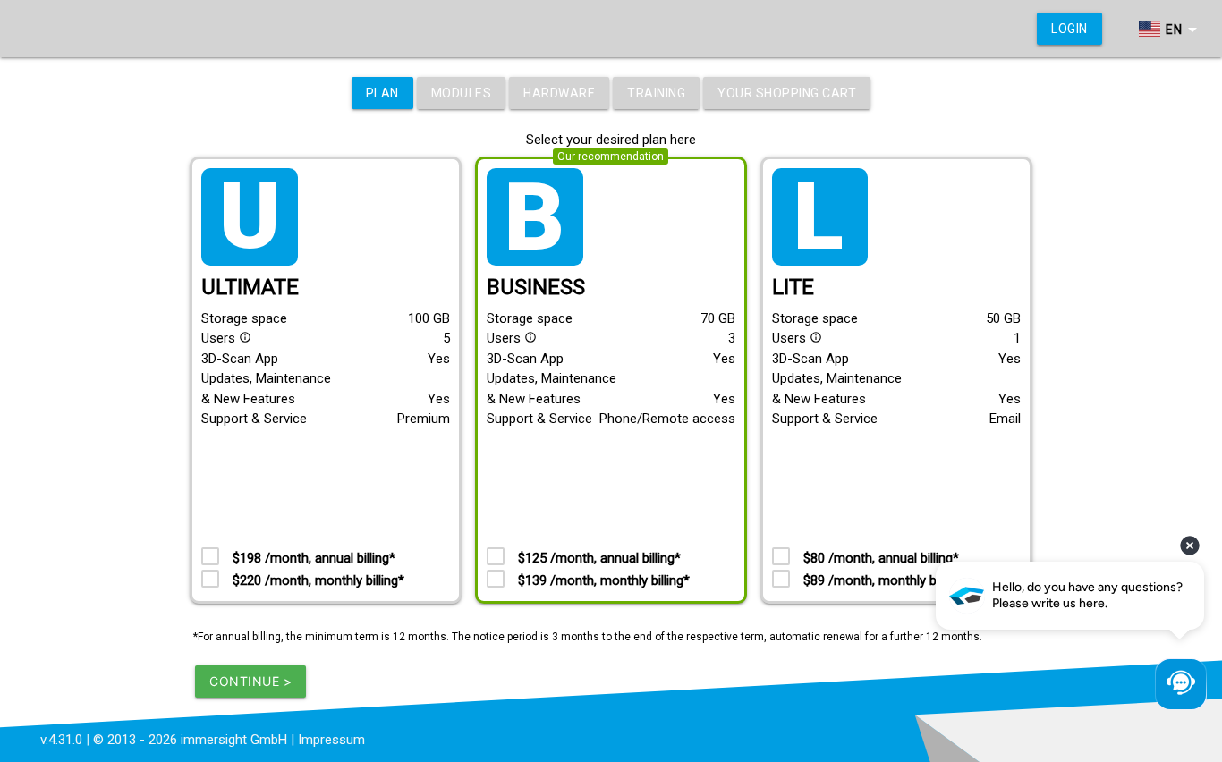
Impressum (331, 740)
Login (1069, 28)
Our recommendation (610, 156)
